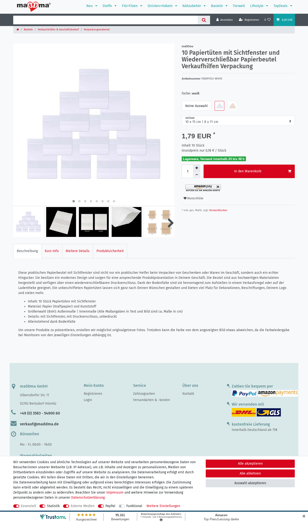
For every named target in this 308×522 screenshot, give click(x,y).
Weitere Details (78, 251)
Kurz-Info (52, 251)
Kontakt (188, 394)
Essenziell (28, 506)
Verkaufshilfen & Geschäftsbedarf (58, 29)
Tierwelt (239, 6)
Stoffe (108, 6)
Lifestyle (257, 6)
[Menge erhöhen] (196, 168)
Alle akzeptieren (250, 464)
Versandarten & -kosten (151, 400)
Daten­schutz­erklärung (88, 497)
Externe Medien (83, 506)
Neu (90, 6)
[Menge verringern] (196, 174)
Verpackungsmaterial (96, 29)
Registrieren (93, 394)
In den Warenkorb (247, 171)
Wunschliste (194, 198)
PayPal (110, 506)
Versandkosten (217, 210)
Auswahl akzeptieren (250, 483)
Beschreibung (27, 251)
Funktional (134, 506)
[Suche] (204, 20)
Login (88, 400)
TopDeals (281, 6)
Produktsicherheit (110, 251)
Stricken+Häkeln (160, 6)
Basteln (217, 6)
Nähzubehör (192, 6)
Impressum (114, 492)
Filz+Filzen (130, 6)
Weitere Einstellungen (163, 506)
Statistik (53, 506)
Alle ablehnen (250, 473)
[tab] (27, 251)
